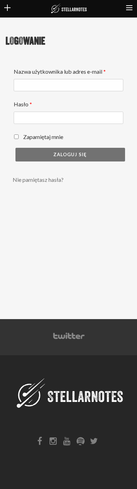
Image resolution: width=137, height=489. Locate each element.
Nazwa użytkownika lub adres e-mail (60, 71)
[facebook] (41, 442)
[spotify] (82, 442)
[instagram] (54, 442)
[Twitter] (68, 339)
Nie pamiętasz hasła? (38, 179)
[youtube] (68, 442)
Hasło (23, 104)
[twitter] (95, 442)
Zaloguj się (70, 154)
